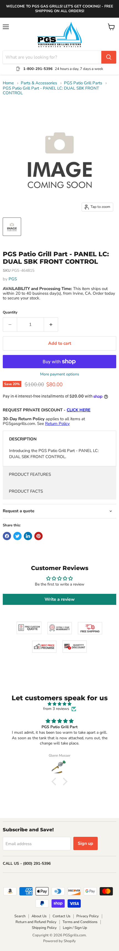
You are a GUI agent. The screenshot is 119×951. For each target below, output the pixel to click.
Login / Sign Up (75, 927)
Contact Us (61, 916)
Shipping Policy (44, 927)
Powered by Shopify (59, 941)
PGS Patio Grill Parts (83, 83)
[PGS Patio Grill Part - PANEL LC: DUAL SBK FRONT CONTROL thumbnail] (12, 227)
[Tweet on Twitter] (17, 536)
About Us (39, 916)
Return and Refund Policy (35, 921)
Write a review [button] (60, 599)
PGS (13, 279)
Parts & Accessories (39, 83)
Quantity (10, 312)
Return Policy (57, 423)
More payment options (59, 374)
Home (8, 83)
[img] (59, 704)
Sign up (85, 843)
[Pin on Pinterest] (38, 536)
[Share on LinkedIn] (28, 536)
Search (19, 916)
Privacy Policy (87, 916)
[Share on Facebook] (7, 536)
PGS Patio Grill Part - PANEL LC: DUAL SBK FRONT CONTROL (51, 91)
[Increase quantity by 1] (51, 324)
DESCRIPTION (23, 439)
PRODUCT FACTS (26, 491)
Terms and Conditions (80, 921)
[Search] (108, 57)
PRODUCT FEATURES (30, 474)
